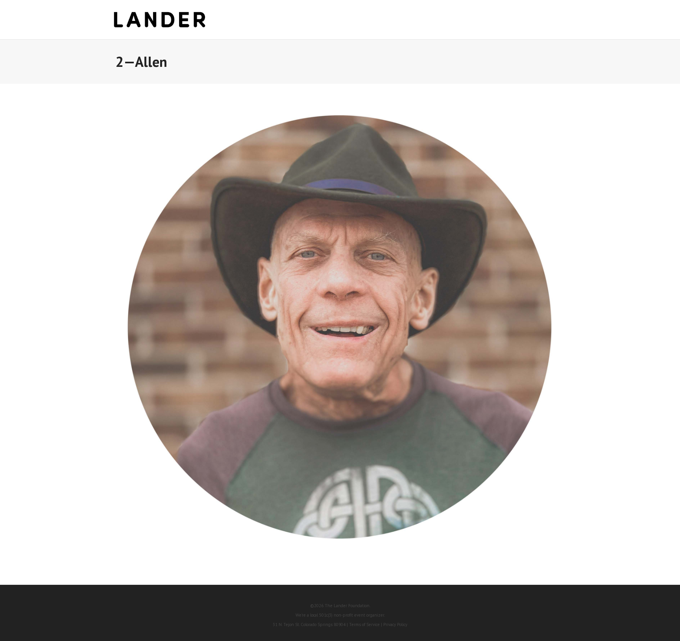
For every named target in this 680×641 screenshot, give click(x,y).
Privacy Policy (395, 624)
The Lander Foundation (347, 605)
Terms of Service (364, 624)
